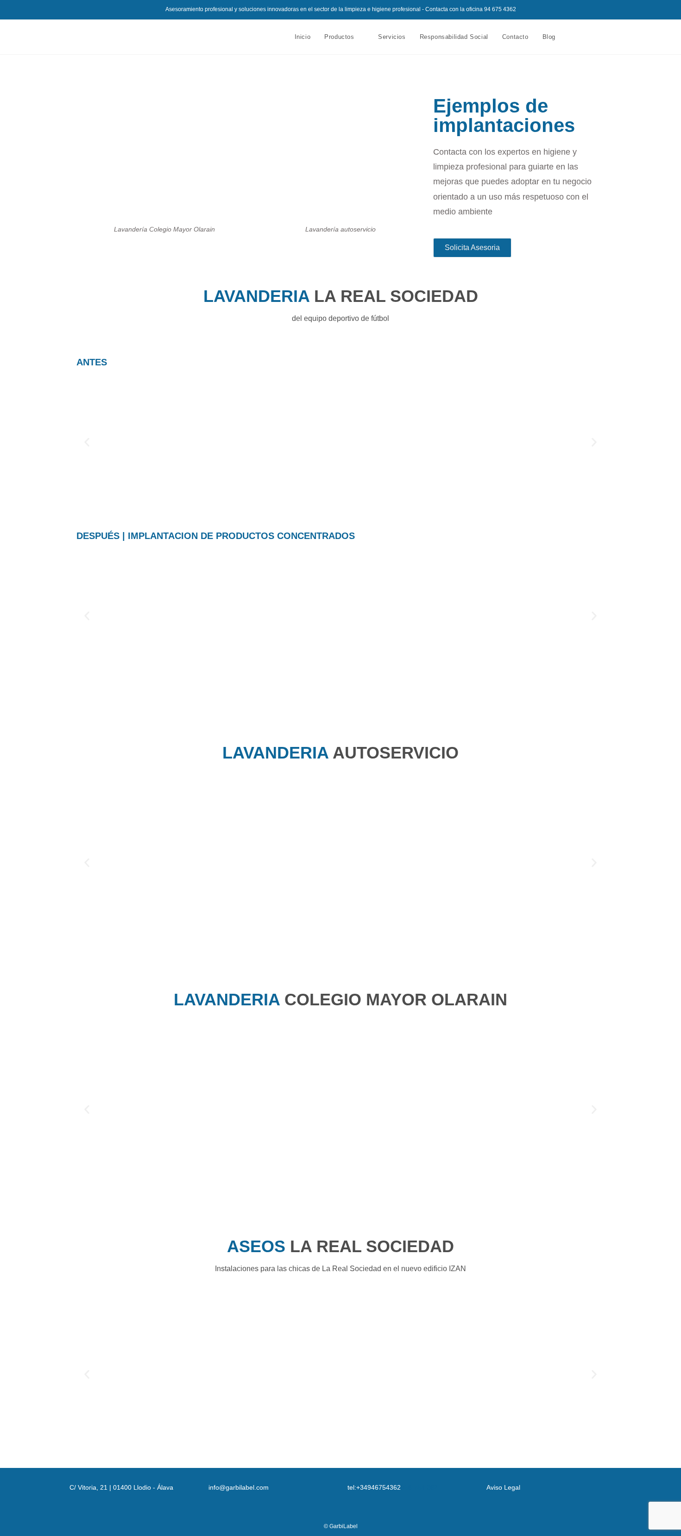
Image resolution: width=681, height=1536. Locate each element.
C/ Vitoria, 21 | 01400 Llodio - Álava (121, 1487)
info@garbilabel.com (238, 1487)
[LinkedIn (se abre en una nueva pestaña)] (616, 36)
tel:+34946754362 (374, 1487)
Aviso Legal (503, 1487)
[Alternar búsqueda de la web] (571, 37)
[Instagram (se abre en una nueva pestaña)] (603, 36)
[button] (87, 442)
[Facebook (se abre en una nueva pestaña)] (591, 36)
